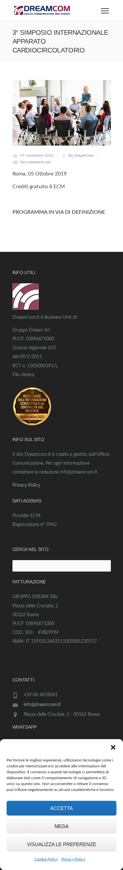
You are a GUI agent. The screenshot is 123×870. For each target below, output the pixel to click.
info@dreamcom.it (42, 704)
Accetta (61, 808)
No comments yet (35, 162)
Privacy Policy (73, 859)
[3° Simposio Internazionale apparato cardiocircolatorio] (61, 113)
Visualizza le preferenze (61, 844)
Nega (61, 826)
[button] (113, 747)
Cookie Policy (46, 859)
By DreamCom (81, 155)
